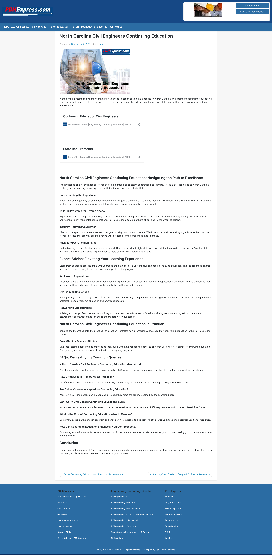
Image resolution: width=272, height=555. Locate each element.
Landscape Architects (67, 520)
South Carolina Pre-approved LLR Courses (130, 532)
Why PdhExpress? (173, 502)
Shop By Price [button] (39, 27)
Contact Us (115, 27)
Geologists (62, 514)
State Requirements (84, 27)
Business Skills (64, 532)
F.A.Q (167, 532)
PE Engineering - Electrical (123, 502)
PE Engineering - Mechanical (124, 520)
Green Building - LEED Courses (71, 538)
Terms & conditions (174, 514)
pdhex (100, 44)
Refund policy (171, 526)
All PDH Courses (20, 27)
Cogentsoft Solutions (165, 549)
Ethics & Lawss (118, 538)
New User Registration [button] (252, 11)
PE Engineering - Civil (121, 496)
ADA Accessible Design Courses (72, 496)
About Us (102, 27)
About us (169, 496)
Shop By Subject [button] (60, 27)
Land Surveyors (64, 526)
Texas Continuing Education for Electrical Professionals (93, 474)
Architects (62, 502)
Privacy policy (171, 520)
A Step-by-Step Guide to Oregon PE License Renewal (179, 474)
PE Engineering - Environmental (125, 508)
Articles (168, 538)
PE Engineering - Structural (123, 526)
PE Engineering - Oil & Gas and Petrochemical (132, 514)
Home (6, 27)
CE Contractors (64, 508)
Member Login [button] (252, 5)
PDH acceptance (173, 508)
